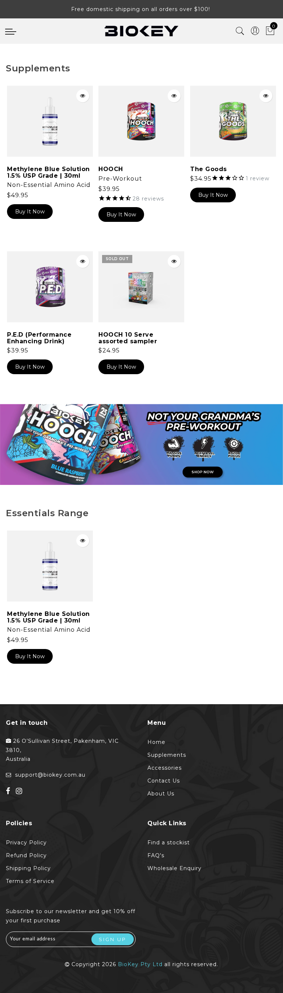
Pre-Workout (120, 178)
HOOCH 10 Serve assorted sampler (127, 338)
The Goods (208, 169)
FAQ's (155, 855)
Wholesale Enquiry (174, 868)
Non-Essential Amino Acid (49, 184)
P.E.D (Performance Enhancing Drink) (39, 338)
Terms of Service (30, 881)
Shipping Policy (28, 868)
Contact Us (163, 780)
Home (156, 742)
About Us (160, 793)
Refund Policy (26, 855)
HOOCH (110, 169)
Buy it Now (30, 211)
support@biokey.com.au (50, 775)
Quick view (82, 95)
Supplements (166, 755)
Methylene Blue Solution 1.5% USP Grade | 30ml (48, 172)
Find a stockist (168, 842)
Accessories (164, 768)
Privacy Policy (26, 842)
